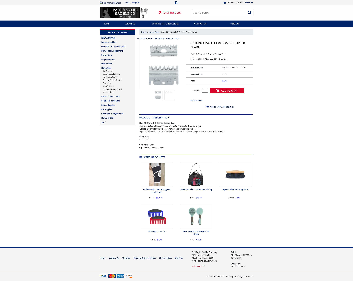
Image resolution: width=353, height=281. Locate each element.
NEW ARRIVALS (108, 38)
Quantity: (197, 90)
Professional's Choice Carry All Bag (196, 189)
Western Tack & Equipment (113, 46)
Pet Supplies (106, 109)
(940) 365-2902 (172, 12)
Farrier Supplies (108, 105)
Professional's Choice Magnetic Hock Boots (157, 190)
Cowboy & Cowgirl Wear (112, 113)
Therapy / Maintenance (112, 89)
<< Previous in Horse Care (148, 38)
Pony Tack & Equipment (112, 50)
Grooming (107, 83)
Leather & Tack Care (110, 100)
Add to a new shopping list (222, 106)
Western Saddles (108, 42)
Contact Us (200, 23)
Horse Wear (106, 63)
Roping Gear (106, 55)
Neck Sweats (108, 86)
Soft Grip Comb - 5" (157, 231)
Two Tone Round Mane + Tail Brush (196, 232)
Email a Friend (196, 100)
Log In (127, 2)
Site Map (179, 258)
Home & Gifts (107, 118)
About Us (130, 23)
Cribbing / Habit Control (112, 80)
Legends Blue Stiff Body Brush (235, 189)
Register (136, 2)
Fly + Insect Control (110, 77)
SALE (103, 122)
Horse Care (106, 68)
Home (106, 23)
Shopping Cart (165, 258)
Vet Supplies (108, 92)
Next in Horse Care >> (170, 38)
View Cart (249, 2)
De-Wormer (107, 71)
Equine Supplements (111, 74)
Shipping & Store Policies (165, 23)
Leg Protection (108, 59)
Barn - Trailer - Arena (110, 96)
